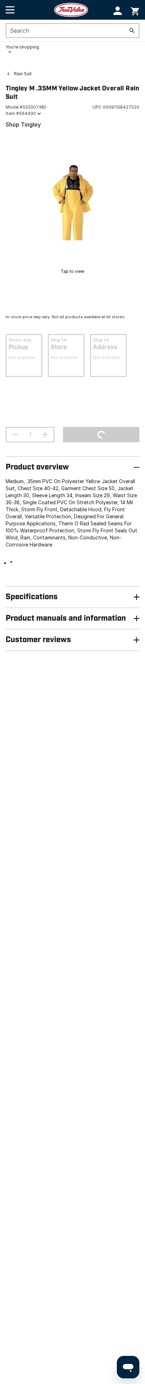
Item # (21, 113)
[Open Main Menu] (10, 9)
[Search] (132, 30)
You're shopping (22, 47)
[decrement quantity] (15, 434)
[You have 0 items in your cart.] (135, 10)
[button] (117, 10)
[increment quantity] (45, 434)
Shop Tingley (23, 124)
